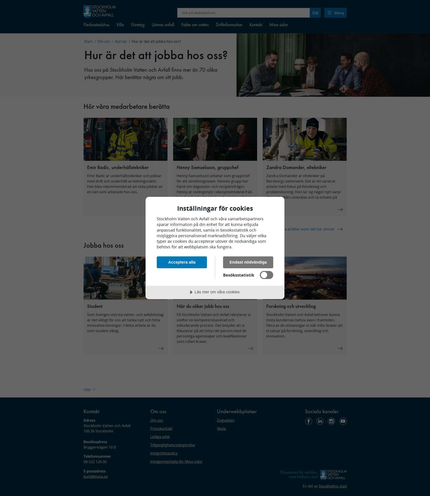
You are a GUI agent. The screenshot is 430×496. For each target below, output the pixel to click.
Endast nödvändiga (248, 262)
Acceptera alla (182, 262)
